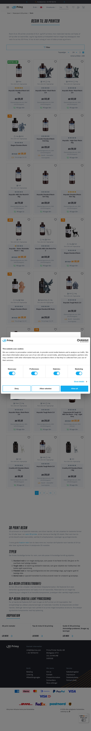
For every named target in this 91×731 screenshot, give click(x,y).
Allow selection (45, 389)
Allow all (74, 389)
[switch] (34, 373)
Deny (17, 389)
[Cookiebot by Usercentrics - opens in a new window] (78, 340)
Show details (79, 381)
